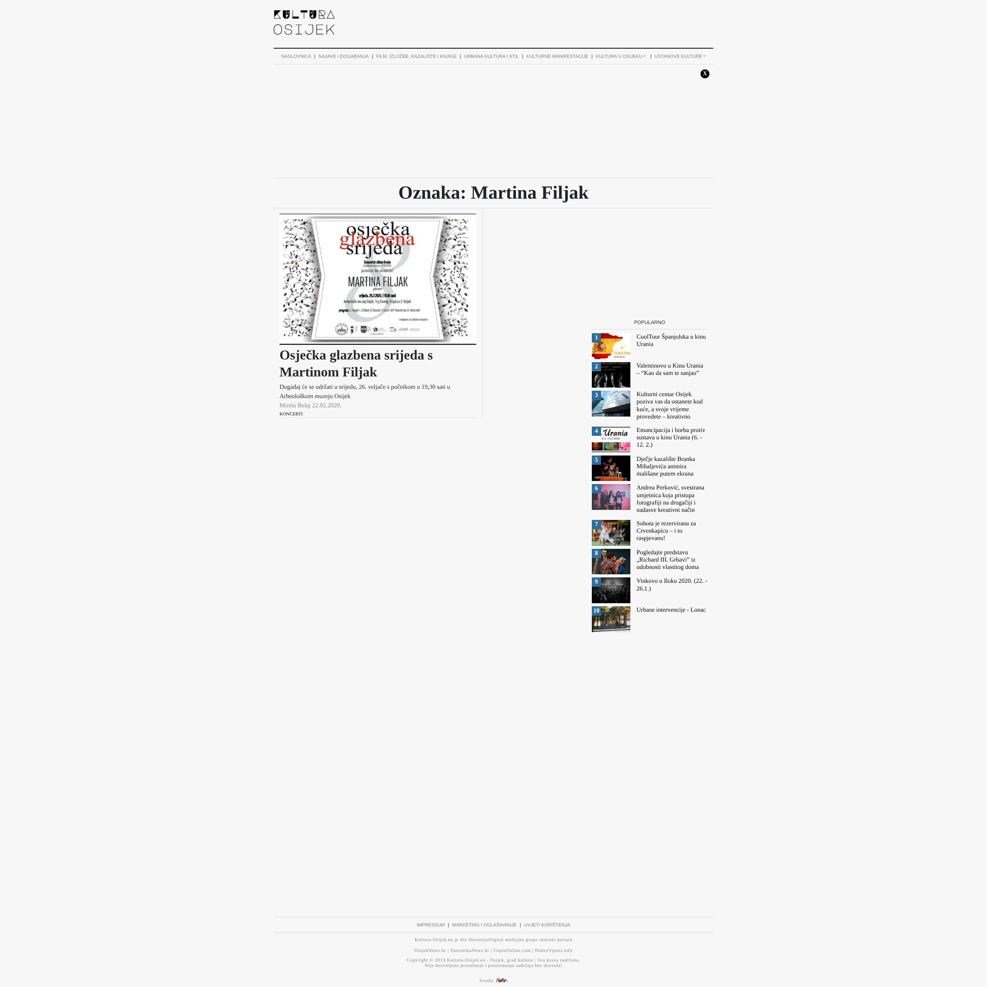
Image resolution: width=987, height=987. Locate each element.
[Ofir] (501, 980)
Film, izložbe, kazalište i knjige (416, 56)
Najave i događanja (343, 56)
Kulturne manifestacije (557, 56)
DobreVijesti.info (554, 950)
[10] (611, 619)
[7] (611, 532)
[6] (611, 496)
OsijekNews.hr (430, 950)
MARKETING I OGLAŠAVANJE (484, 925)
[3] (611, 403)
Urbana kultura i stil (491, 56)
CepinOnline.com (512, 950)
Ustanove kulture (678, 56)
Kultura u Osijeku (619, 56)
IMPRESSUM (431, 925)
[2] (611, 374)
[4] (611, 439)
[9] (611, 590)
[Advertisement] (531, 21)
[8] (611, 561)
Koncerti (291, 414)
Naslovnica (296, 56)
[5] (611, 468)
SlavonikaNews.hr (469, 950)
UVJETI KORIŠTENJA (547, 925)
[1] (611, 345)
